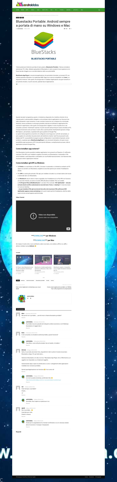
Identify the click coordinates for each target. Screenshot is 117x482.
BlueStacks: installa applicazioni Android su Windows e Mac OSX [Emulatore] (43, 268)
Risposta (23, 317)
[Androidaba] (27, 4)
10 (70, 28)
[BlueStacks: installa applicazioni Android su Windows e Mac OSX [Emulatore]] (43, 260)
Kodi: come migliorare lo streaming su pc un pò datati (28, 287)
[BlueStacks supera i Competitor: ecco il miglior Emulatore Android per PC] (62, 260)
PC (20, 17)
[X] (31, 298)
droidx (47, 280)
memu (52, 280)
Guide (21, 15)
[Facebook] (28, 298)
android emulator (30, 280)
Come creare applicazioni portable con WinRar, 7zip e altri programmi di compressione (59, 287)
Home (17, 15)
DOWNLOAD (38, 236)
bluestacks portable (40, 280)
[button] (99, 10)
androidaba (20, 28)
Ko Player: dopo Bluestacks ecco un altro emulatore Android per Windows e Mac (24, 268)
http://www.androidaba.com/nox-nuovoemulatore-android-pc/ (43, 380)
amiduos (23, 280)
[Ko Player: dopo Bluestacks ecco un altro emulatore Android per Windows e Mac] (24, 260)
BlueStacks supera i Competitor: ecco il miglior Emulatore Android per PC (62, 268)
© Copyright (98, 477)
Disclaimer (91, 477)
